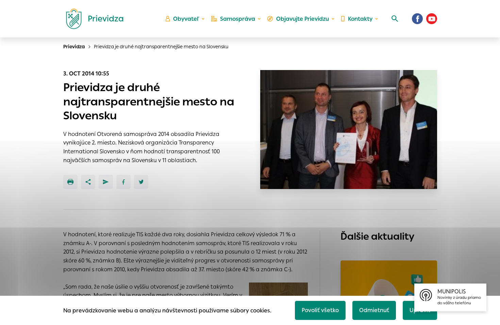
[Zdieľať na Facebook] (123, 182)
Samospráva (237, 18)
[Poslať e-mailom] (106, 182)
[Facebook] (417, 18)
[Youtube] (431, 18)
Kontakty (360, 18)
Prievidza (74, 47)
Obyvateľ (186, 18)
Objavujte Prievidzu (302, 18)
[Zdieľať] (88, 182)
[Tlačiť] (70, 182)
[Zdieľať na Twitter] (141, 182)
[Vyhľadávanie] (395, 18)
